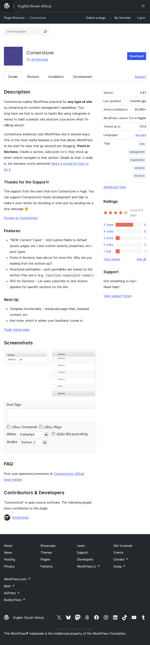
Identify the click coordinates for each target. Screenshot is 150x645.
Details (13, 77)
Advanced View (115, 187)
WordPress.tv (88, 566)
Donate (120, 559)
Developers (85, 559)
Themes (46, 552)
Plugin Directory (14, 17)
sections (140, 167)
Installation (56, 77)
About (8, 546)
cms (142, 143)
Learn (81, 546)
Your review (112, 259)
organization (137, 159)
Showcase (47, 546)
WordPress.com (17, 579)
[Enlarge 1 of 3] (43, 355)
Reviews (33, 77)
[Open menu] (144, 6)
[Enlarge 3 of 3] (91, 407)
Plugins (45, 559)
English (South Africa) (28, 618)
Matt (9, 586)
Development (82, 77)
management (137, 151)
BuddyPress (14, 600)
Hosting (9, 559)
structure (139, 175)
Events (118, 552)
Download (137, 56)
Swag (119, 566)
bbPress (12, 593)
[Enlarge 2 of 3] (91, 355)
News (8, 552)
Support (140, 77)
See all (141, 259)
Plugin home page (16, 329)
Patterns (46, 566)
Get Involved (122, 546)
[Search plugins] (45, 31)
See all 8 (140, 135)
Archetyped (39, 59)
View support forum (118, 296)
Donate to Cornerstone (21, 218)
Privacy (9, 566)
